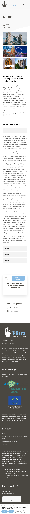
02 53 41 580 (14, 308)
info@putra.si (14, 311)
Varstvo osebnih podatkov (9, 441)
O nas (4, 434)
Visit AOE (5, 444)
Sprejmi (4, 511)
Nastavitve (18, 511)
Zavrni (11, 511)
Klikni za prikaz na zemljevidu (11, 499)
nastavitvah (10, 508)
